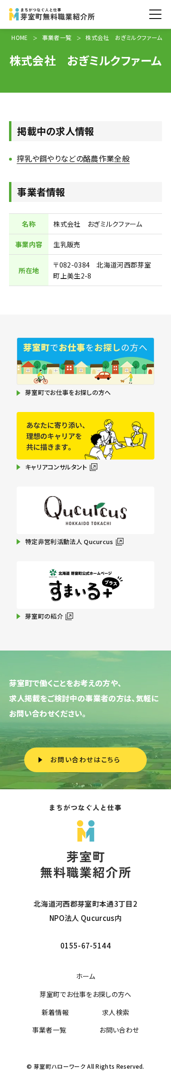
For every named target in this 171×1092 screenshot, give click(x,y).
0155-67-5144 (85, 945)
